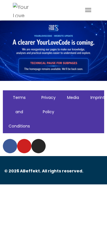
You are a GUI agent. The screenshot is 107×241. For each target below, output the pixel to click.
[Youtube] (24, 146)
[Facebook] (10, 146)
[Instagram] (38, 146)
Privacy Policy (48, 105)
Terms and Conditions (19, 112)
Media (73, 97)
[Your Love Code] (25, 10)
